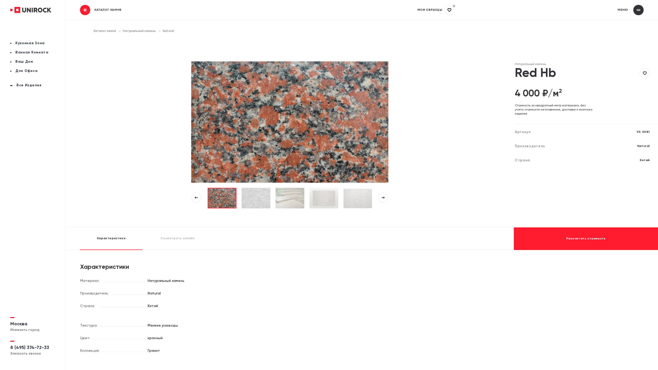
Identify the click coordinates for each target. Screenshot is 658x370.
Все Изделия (29, 85)
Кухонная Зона (30, 43)
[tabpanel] (222, 198)
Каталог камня (105, 31)
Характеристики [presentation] (111, 238)
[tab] (111, 238)
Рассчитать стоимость (586, 238)
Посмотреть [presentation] (178, 238)
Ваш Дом (24, 61)
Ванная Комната (32, 52)
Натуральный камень (139, 31)
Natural (168, 31)
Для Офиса (26, 71)
